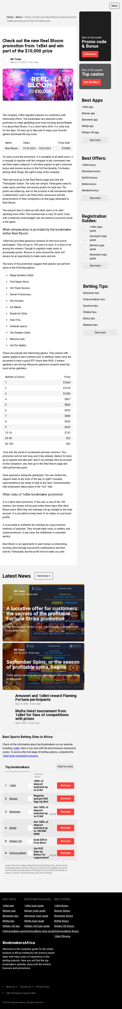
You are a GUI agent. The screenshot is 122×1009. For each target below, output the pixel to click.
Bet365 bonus (89, 177)
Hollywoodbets (17, 853)
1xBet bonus (89, 164)
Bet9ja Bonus (61, 921)
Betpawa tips (90, 324)
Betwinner (14, 811)
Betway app (88, 113)
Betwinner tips (91, 292)
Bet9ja (12, 827)
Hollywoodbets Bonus (66, 931)
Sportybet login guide (98, 238)
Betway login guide (34, 910)
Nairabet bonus (90, 190)
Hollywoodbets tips (94, 299)
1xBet (16, 748)
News (19, 17)
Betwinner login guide (98, 256)
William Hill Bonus (64, 926)
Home (10, 17)
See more (43, 575)
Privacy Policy (42, 986)
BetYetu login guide (97, 247)
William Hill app (90, 132)
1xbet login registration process (20, 755)
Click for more (65, 766)
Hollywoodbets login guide (39, 931)
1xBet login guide (96, 228)
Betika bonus (89, 184)
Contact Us (25, 986)
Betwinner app (90, 119)
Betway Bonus (62, 910)
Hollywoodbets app (13, 931)
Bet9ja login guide (34, 921)
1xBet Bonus (61, 905)
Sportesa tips (90, 305)
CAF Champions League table (21, 993)
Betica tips (89, 318)
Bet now (66, 785)
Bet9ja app (88, 126)
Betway (13, 798)
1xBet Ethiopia (62, 936)
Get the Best (91, 82)
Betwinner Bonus (63, 915)
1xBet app (87, 106)
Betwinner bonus (91, 171)
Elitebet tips (90, 312)
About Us (10, 986)
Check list (90, 54)
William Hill (15, 841)
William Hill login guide (37, 926)
